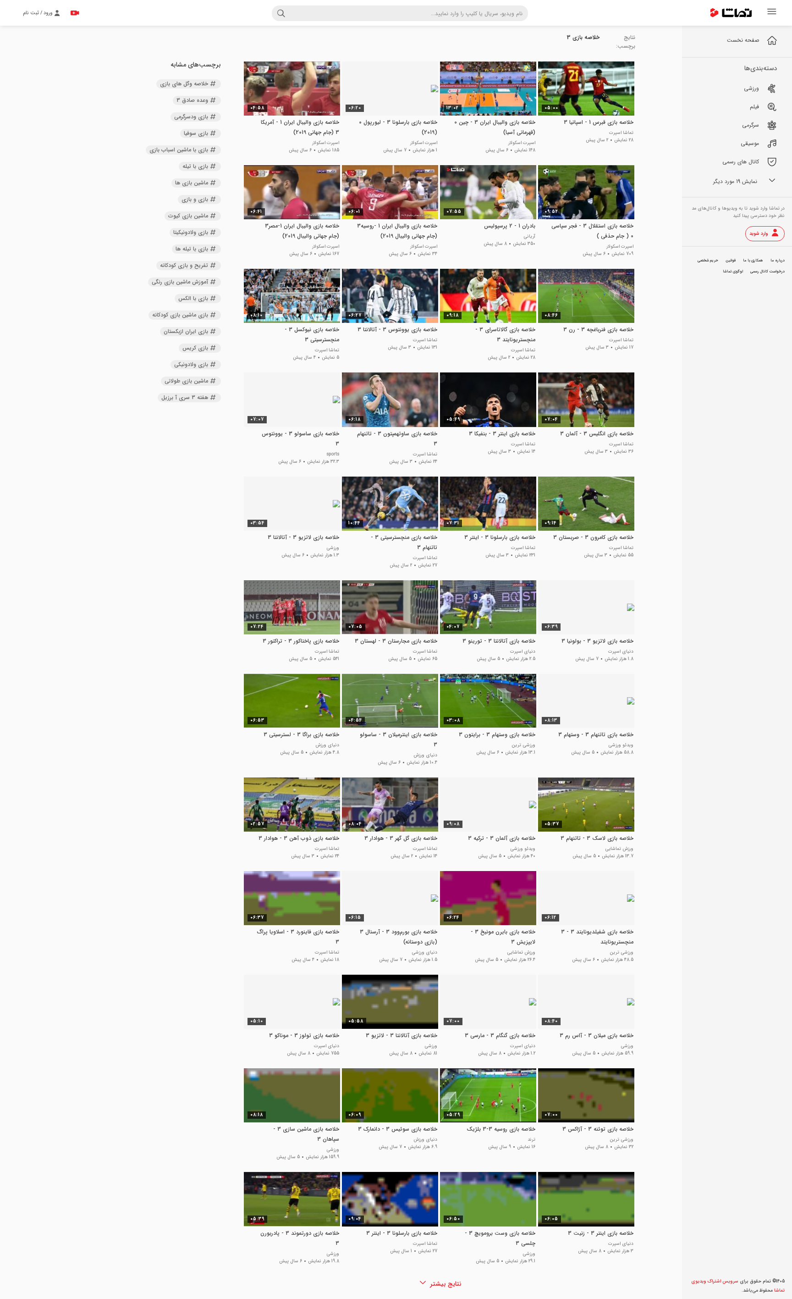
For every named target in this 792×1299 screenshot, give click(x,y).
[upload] (74, 13)
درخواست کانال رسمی (767, 271)
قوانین (731, 260)
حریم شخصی (708, 260)
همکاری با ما (753, 260)
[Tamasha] (731, 13)
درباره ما (777, 260)
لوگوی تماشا (733, 271)
